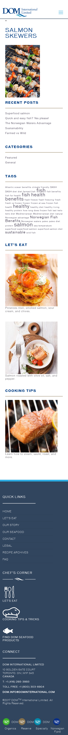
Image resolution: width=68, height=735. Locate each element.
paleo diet (54, 221)
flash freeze (31, 200)
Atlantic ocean (13, 187)
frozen (26, 203)
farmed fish (29, 192)
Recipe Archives (15, 552)
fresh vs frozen (13, 203)
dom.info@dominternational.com (29, 692)
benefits (26, 187)
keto (60, 210)
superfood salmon (27, 229)
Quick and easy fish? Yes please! (27, 118)
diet (20, 192)
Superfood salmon (17, 113)
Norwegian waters (31, 221)
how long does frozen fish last (40, 210)
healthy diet (37, 207)
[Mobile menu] (61, 12)
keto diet (10, 214)
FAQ (5, 559)
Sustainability (14, 128)
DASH (53, 187)
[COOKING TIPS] (31, 425)
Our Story (11, 525)
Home (7, 511)
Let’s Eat (10, 518)
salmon (23, 224)
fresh (58, 200)
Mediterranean (24, 214)
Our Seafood (13, 532)
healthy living (51, 207)
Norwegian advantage (17, 218)
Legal (7, 545)
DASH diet (11, 192)
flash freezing (46, 200)
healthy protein (13, 210)
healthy (21, 206)
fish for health (13, 196)
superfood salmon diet (50, 229)
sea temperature (43, 226)
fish (41, 190)
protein (9, 226)
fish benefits (54, 192)
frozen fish (52, 203)
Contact (9, 538)
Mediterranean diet (43, 214)
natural (59, 214)
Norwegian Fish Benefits (31, 219)
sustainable (15, 232)
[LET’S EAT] (31, 279)
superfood (10, 229)
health (8, 207)
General (10, 162)
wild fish (31, 233)
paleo (45, 221)
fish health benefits (25, 196)
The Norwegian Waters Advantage (28, 123)
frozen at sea (38, 203)
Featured (11, 157)
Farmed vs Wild (15, 133)
